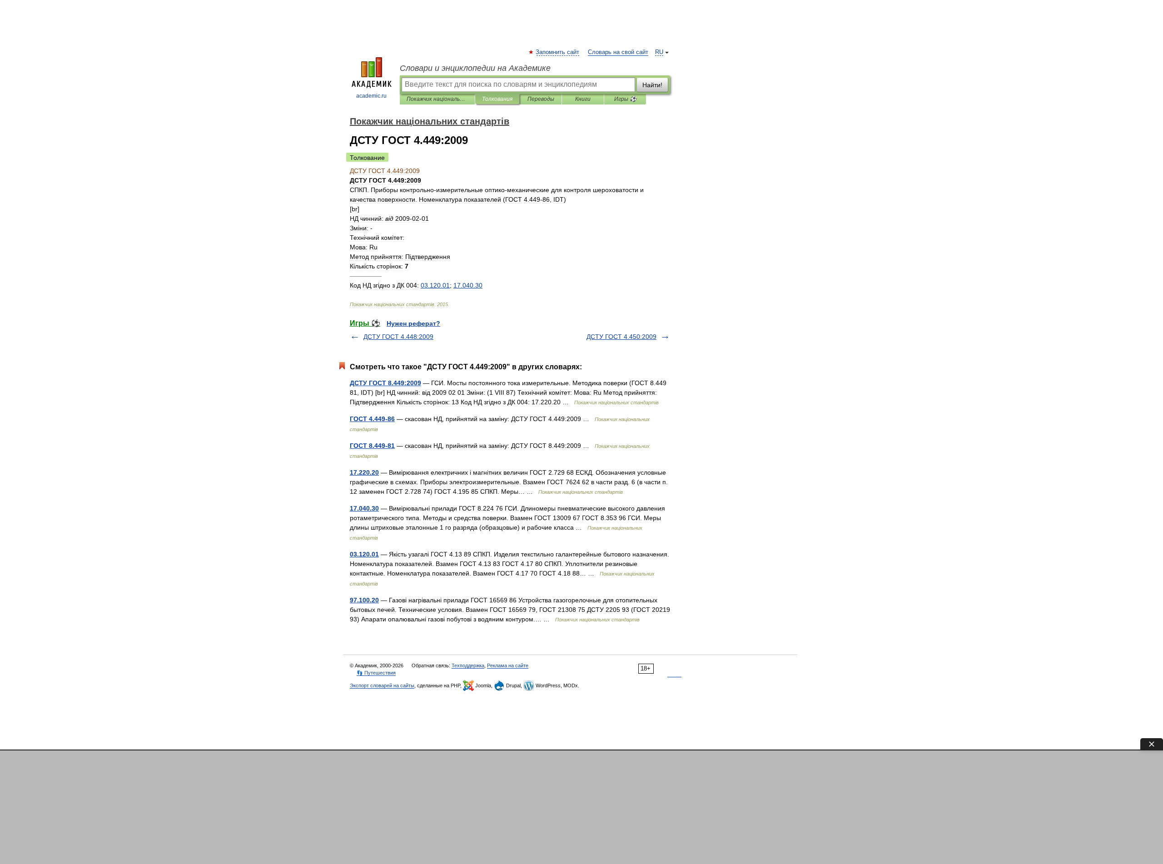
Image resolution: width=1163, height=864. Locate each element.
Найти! (652, 85)
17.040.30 (364, 508)
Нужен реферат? (413, 323)
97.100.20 (364, 600)
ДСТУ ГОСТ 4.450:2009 (621, 336)
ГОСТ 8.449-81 (372, 445)
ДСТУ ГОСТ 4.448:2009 (398, 336)
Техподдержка (468, 665)
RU (659, 52)
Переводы (540, 99)
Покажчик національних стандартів (437, 99)
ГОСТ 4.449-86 (372, 418)
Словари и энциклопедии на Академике (475, 68)
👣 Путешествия (376, 672)
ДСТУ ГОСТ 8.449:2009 (385, 383)
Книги (583, 99)
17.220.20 (364, 472)
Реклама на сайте (507, 665)
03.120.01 (364, 554)
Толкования (497, 99)
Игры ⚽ (625, 99)
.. (435, 285)
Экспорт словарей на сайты (382, 685)
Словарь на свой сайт (618, 52)
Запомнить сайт (558, 52)
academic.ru (371, 96)
